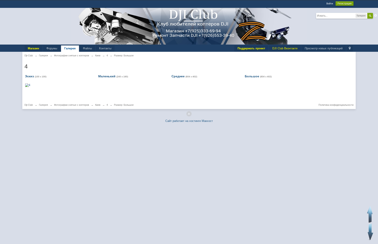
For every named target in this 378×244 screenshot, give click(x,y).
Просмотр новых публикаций (324, 48)
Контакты (105, 48)
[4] (27, 85)
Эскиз (29, 76)
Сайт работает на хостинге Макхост (189, 121)
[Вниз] (370, 232)
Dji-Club (28, 105)
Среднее (178, 76)
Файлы (87, 48)
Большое (252, 76)
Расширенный (375, 15)
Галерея (70, 48)
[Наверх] (189, 113)
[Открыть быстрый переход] (349, 48)
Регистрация (345, 3)
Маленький (107, 76)
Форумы (51, 48)
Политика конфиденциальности (336, 105)
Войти (329, 3)
